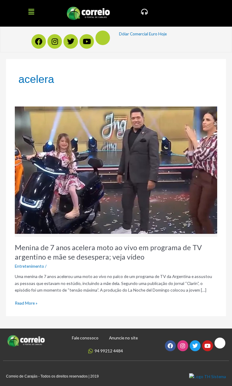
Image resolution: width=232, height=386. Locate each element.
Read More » (26, 303)
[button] (31, 11)
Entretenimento (29, 266)
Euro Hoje (158, 33)
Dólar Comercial (133, 33)
